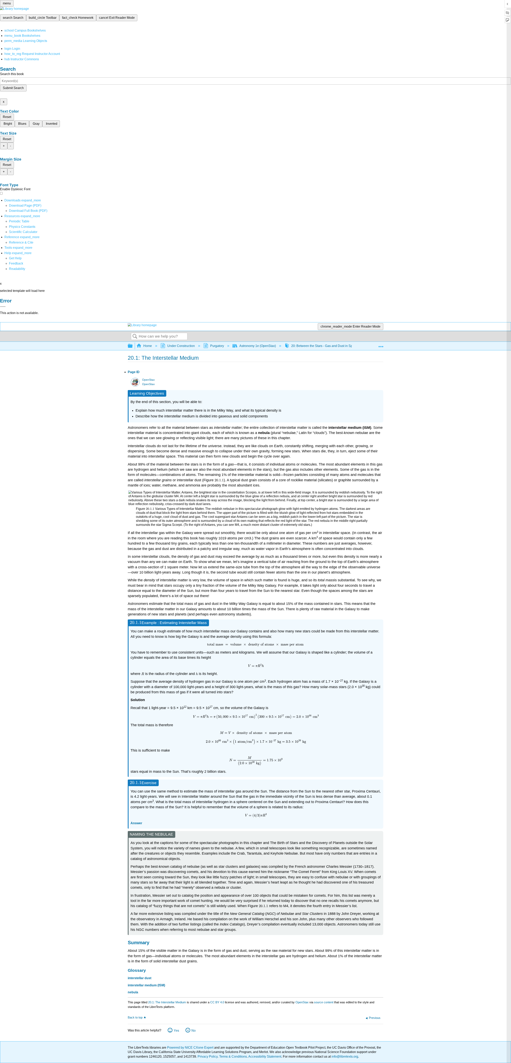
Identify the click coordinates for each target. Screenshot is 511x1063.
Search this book (12, 74)
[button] (16, 263)
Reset (7, 117)
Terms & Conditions (233, 1056)
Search (135, 336)
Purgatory (217, 346)
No (193, 1030)
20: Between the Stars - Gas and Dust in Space (324, 346)
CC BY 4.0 (217, 1002)
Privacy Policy (208, 1056)
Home (148, 346)
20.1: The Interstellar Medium (167, 1002)
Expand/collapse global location (380, 345)
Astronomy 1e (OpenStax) (258, 346)
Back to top (135, 1017)
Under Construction (181, 346)
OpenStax (148, 379)
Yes (176, 1030)
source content (323, 1002)
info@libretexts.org (344, 1056)
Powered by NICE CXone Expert (190, 1047)
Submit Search (13, 88)
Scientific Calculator (23, 232)
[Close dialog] (3, 306)
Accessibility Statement (264, 1056)
